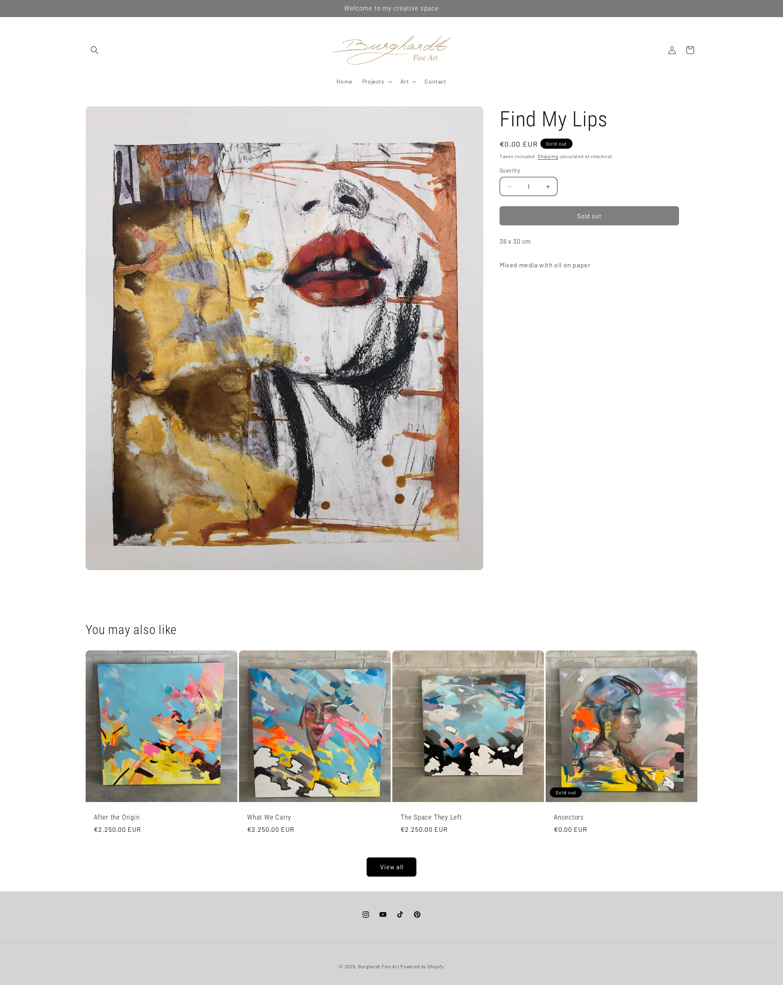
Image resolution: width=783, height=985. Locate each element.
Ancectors (569, 817)
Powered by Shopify (422, 966)
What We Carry (269, 817)
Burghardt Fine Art (379, 966)
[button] (95, 50)
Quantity (510, 170)
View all (391, 866)
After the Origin (116, 817)
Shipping (547, 156)
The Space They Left (431, 817)
